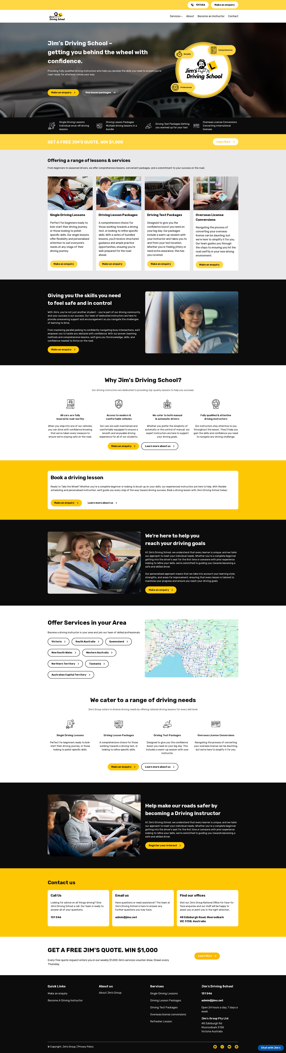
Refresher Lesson (161, 1021)
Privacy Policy (86, 1046)
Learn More (223, 141)
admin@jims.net (126, 917)
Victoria (57, 641)
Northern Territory (63, 663)
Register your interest (163, 845)
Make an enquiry (224, 4)
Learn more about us (158, 446)
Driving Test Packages (164, 1007)
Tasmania (95, 663)
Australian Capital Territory (69, 674)
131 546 (200, 4)
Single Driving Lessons (164, 993)
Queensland (116, 641)
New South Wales (62, 652)
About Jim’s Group (110, 992)
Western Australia (97, 652)
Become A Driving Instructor (65, 1000)
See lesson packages (98, 92)
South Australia (85, 641)
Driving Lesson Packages (165, 1000)
